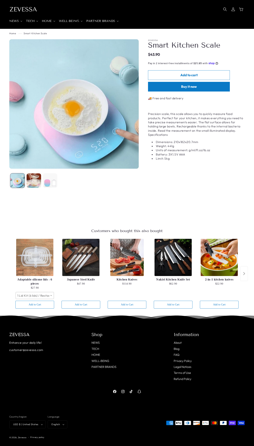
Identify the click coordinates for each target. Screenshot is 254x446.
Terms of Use (182, 373)
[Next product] (244, 273)
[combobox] (35, 295)
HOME (95, 355)
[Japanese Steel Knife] (81, 257)
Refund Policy (182, 379)
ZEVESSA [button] (19, 334)
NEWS (95, 342)
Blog (176, 349)
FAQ (176, 355)
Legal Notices (182, 367)
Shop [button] (96, 334)
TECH (95, 349)
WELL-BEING (100, 361)
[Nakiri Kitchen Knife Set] (173, 257)
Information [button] (186, 334)
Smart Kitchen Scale (35, 33)
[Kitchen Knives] (127, 257)
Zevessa (22, 437)
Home (12, 33)
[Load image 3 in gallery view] (50, 180)
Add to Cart (35, 304)
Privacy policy (37, 437)
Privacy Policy (183, 361)
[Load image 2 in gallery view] (34, 180)
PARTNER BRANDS (103, 367)
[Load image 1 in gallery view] (17, 180)
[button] (15, 21)
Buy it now (189, 86)
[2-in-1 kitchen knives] (219, 257)
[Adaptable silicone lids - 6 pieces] (35, 257)
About (178, 342)
